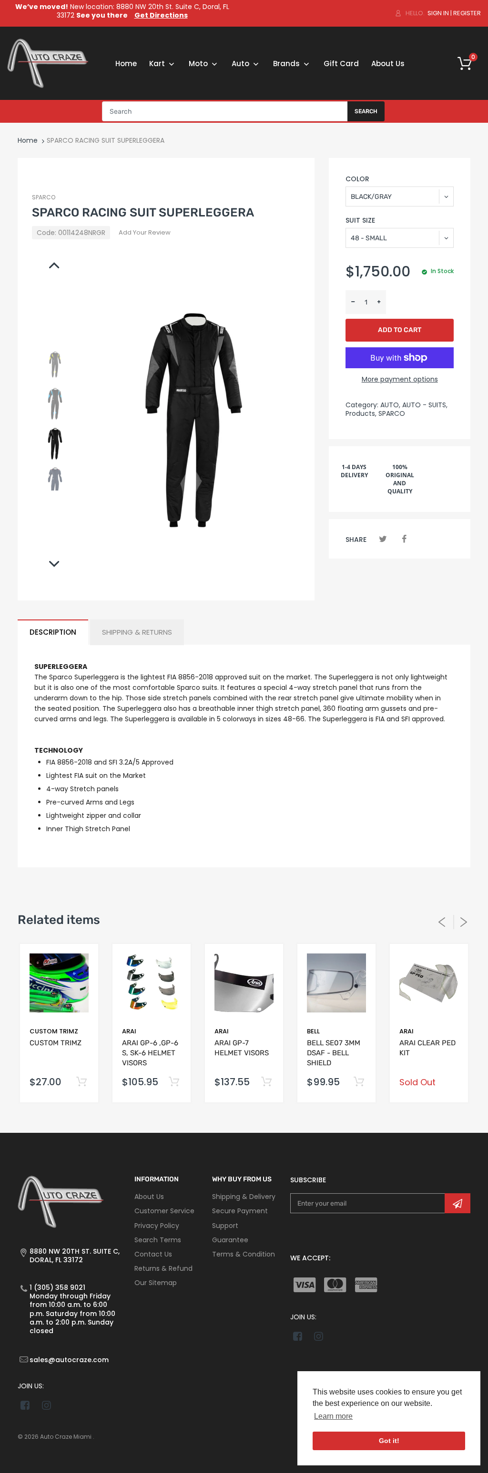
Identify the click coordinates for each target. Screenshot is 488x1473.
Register (467, 13)
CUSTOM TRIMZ (54, 1031)
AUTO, (390, 405)
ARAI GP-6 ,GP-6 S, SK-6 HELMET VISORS (150, 1053)
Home (28, 140)
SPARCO (43, 197)
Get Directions (161, 15)
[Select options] (81, 1082)
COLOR (357, 179)
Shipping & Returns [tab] (137, 632)
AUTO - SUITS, (424, 405)
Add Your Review (145, 232)
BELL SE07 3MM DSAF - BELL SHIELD (333, 1053)
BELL (313, 1031)
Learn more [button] (333, 1416)
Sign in (438, 13)
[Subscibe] (457, 1203)
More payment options (400, 379)
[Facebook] (404, 539)
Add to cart (399, 330)
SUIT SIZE (360, 220)
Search (366, 111)
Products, (361, 413)
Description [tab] (53, 632)
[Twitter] (383, 539)
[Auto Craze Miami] (47, 63)
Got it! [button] (389, 1440)
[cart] (468, 63)
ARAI (129, 1031)
